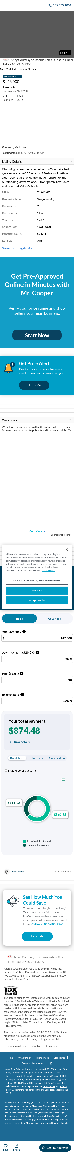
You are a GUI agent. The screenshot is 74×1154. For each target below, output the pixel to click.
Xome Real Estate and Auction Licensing (24, 1069)
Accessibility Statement (33, 1063)
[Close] (67, 549)
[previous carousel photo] (5, 34)
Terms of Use (42, 1057)
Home (10, 1057)
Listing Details (12, 161)
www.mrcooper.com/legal (52, 1112)
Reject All (37, 590)
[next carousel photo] (69, 34)
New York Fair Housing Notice (18, 69)
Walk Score (10, 420)
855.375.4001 (62, 5)
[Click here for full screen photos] (69, 15)
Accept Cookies (37, 600)
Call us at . (47, 924)
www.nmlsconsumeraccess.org (52, 1109)
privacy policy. (48, 570)
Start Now (37, 335)
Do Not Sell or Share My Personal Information (36, 580)
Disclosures (59, 1057)
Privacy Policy (24, 1057)
